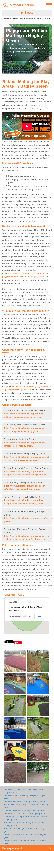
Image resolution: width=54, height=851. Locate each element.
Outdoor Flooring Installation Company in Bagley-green (23, 791)
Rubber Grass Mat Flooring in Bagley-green (25, 810)
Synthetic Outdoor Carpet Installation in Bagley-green (26, 806)
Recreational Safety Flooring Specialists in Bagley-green (24, 824)
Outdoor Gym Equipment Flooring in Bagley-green (25, 841)
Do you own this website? (20, 616)
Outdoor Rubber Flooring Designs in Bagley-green (25, 797)
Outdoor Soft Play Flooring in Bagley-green (24, 813)
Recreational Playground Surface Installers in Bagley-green (25, 818)
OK (39, 616)
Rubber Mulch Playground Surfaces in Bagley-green (26, 830)
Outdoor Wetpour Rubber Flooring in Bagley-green (25, 836)
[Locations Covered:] (3, 4)
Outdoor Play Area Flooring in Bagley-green (24, 801)
